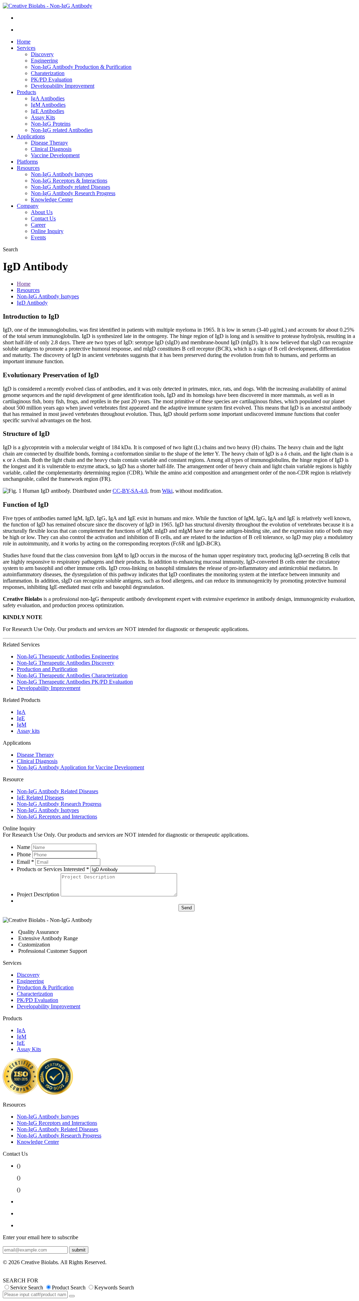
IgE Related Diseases (40, 798)
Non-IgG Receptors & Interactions (69, 181)
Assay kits (28, 731)
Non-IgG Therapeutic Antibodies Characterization (72, 675)
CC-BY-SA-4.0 (130, 491)
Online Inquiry (47, 231)
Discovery (42, 54)
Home (24, 42)
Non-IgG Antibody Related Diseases (57, 791)
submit (79, 1250)
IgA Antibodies (48, 98)
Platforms (27, 162)
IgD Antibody (32, 303)
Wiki (167, 491)
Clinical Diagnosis (51, 149)
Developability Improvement (62, 86)
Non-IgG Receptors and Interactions (57, 816)
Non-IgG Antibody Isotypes (62, 174)
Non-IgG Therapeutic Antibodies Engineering (67, 656)
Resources (28, 168)
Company (28, 206)
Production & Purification (45, 987)
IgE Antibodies (47, 111)
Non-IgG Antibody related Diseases (70, 187)
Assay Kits (43, 117)
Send (186, 907)
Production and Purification (47, 669)
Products (26, 92)
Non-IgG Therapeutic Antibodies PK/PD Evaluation (75, 682)
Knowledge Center (52, 200)
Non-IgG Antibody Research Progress (73, 193)
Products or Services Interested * (53, 869)
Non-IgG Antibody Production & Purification (81, 67)
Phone (24, 854)
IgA (21, 712)
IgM (21, 725)
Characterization (35, 994)
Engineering (44, 61)
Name (23, 847)
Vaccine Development (55, 155)
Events (38, 237)
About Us (42, 212)
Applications (31, 136)
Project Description (38, 894)
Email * (25, 862)
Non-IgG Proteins (50, 124)
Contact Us (43, 218)
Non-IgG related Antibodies (62, 130)
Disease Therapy (49, 143)
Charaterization (48, 73)
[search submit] (72, 1296)
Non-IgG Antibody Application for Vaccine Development (80, 767)
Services (26, 48)
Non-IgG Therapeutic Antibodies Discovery (65, 663)
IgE (21, 718)
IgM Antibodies (48, 105)
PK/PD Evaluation (51, 79)
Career (38, 225)
